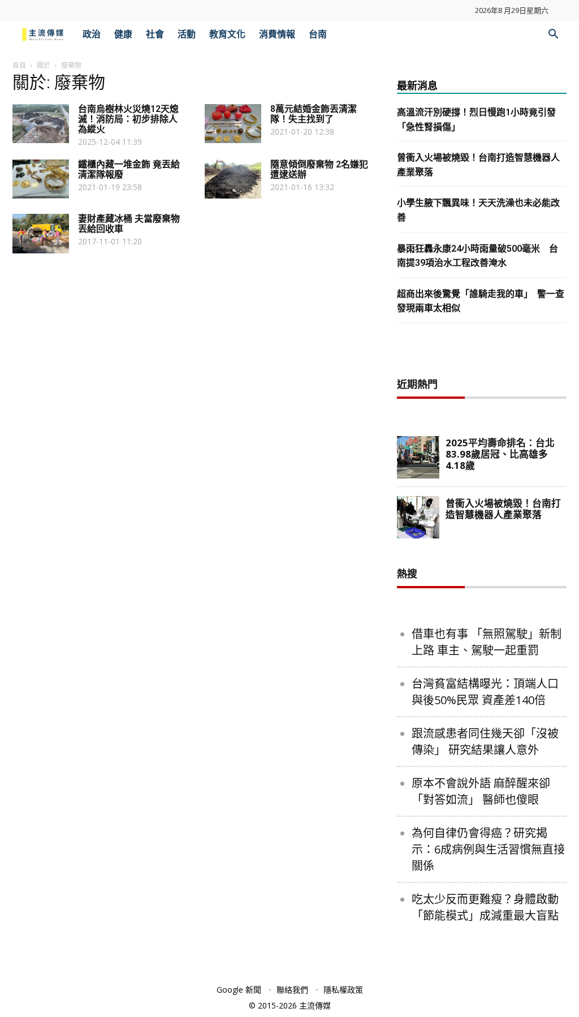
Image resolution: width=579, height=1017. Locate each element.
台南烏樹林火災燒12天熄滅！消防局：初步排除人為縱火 (128, 119)
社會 (155, 34)
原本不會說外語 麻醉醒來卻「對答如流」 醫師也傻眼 (481, 791)
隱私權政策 (343, 989)
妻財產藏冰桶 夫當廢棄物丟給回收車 (129, 223)
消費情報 (277, 34)
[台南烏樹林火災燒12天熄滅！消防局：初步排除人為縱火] (40, 123)
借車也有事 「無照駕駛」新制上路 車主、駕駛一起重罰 (486, 642)
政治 (92, 34)
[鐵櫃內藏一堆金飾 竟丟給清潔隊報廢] (40, 179)
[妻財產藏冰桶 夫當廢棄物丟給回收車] (40, 233)
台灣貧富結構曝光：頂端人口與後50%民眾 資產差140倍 (485, 692)
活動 (187, 34)
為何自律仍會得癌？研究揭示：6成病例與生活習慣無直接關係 (488, 849)
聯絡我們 (292, 989)
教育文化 (227, 34)
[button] (553, 35)
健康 (123, 34)
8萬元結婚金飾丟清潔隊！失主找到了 (313, 114)
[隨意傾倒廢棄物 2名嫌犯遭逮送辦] (233, 179)
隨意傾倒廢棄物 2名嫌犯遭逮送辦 (319, 169)
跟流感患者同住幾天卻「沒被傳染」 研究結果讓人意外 (485, 741)
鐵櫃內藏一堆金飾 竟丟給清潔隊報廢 (129, 169)
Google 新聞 (239, 989)
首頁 (19, 65)
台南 (318, 34)
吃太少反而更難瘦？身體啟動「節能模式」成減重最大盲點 (485, 907)
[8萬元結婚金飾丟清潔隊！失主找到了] (233, 123)
